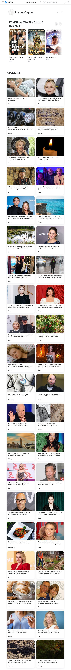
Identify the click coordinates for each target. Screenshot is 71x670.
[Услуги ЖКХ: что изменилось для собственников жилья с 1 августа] (21, 121)
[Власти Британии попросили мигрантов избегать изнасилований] (21, 447)
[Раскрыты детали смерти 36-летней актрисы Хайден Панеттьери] (21, 565)
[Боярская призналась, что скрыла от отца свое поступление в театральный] (50, 506)
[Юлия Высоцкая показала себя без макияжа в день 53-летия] (50, 624)
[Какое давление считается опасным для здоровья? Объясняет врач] (21, 388)
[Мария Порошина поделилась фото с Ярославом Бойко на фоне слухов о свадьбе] (50, 181)
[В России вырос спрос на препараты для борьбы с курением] (21, 624)
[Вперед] (60, 24)
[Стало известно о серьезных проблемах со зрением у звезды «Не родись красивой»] (50, 536)
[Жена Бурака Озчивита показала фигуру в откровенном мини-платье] (50, 358)
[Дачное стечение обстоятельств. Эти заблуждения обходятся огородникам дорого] (50, 565)
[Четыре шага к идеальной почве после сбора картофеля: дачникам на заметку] (21, 654)
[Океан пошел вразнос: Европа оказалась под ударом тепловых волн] (50, 210)
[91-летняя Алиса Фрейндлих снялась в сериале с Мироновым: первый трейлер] (21, 181)
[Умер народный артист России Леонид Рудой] (50, 151)
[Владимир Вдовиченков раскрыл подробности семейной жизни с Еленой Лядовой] (21, 210)
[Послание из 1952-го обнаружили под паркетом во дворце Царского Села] (50, 121)
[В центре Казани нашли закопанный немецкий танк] (50, 417)
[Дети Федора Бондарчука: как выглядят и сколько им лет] (21, 506)
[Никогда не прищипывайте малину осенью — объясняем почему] (50, 328)
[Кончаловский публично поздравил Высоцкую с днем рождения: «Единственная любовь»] (50, 595)
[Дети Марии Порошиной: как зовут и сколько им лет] (21, 151)
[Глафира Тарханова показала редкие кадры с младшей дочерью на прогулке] (50, 240)
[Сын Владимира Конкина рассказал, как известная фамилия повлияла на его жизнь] (21, 417)
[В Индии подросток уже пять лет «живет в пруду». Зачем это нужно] (21, 240)
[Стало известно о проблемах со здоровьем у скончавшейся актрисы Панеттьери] (50, 92)
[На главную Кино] (10, 2)
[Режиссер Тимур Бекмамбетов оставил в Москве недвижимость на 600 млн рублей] (50, 388)
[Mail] (6, 2)
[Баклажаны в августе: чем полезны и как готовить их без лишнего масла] (21, 536)
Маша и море (51, 57)
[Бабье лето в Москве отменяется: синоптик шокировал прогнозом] (50, 269)
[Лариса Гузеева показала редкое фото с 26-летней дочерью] (21, 269)
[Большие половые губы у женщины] (21, 92)
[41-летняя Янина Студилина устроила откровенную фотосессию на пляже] (21, 476)
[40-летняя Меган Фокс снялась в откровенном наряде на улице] (50, 447)
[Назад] (56, 24)
